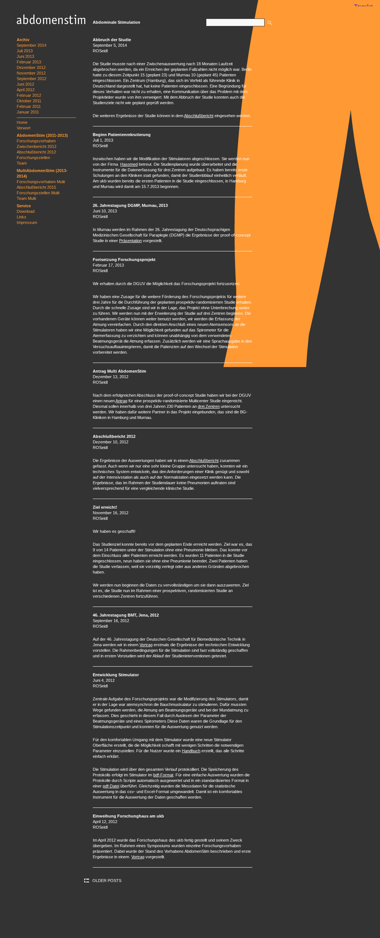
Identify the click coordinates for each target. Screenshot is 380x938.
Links (21, 217)
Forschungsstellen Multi (38, 193)
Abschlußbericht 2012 (36, 152)
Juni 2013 (25, 56)
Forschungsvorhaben (36, 141)
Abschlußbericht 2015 (36, 187)
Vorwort (23, 128)
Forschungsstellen (33, 157)
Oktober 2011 (29, 101)
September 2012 (31, 78)
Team (22, 163)
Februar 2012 (29, 95)
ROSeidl (100, 51)
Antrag (121, 401)
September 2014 (31, 45)
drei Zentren (209, 406)
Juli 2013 (25, 51)
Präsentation (130, 240)
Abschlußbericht (198, 115)
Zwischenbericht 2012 (36, 146)
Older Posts (106, 880)
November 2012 (31, 73)
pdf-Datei (111, 786)
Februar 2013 (29, 62)
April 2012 (26, 89)
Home (22, 122)
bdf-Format (163, 775)
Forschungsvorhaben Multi (41, 181)
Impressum (27, 222)
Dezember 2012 (31, 67)
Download (26, 211)
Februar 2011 (29, 106)
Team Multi (26, 198)
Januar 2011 (28, 112)
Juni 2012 (25, 84)
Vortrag (146, 645)
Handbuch (191, 751)
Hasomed (129, 164)
